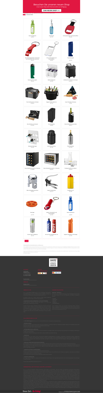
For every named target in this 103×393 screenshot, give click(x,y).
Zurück (26, 241)
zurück (24, 14)
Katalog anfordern (26, 284)
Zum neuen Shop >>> (51, 10)
